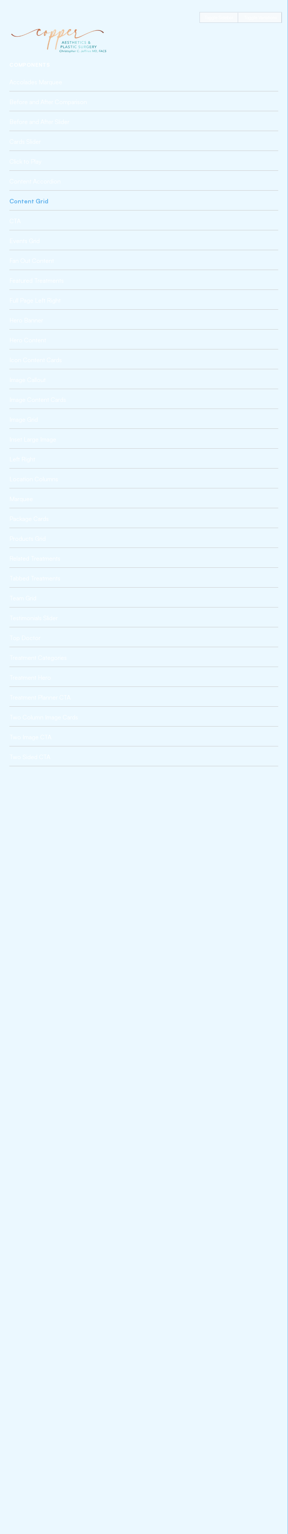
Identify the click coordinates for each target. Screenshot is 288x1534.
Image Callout (27, 380)
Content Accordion (35, 181)
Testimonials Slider (33, 618)
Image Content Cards (37, 399)
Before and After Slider (39, 121)
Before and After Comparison (48, 102)
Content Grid (28, 201)
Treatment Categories (38, 657)
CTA (15, 221)
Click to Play (25, 161)
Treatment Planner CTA (39, 697)
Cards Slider (25, 141)
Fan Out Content (31, 260)
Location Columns (33, 479)
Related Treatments (34, 558)
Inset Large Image (32, 439)
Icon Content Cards (35, 360)
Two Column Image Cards (43, 717)
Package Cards (29, 518)
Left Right (22, 459)
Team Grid (22, 598)
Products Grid (27, 538)
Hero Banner (26, 320)
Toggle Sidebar (218, 17)
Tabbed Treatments (34, 578)
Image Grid (23, 419)
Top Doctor (24, 638)
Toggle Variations (260, 17)
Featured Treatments (36, 280)
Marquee (21, 499)
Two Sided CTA (29, 757)
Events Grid (24, 241)
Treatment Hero (30, 677)
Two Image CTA (30, 737)
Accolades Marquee (35, 82)
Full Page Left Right (35, 300)
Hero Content (27, 340)
